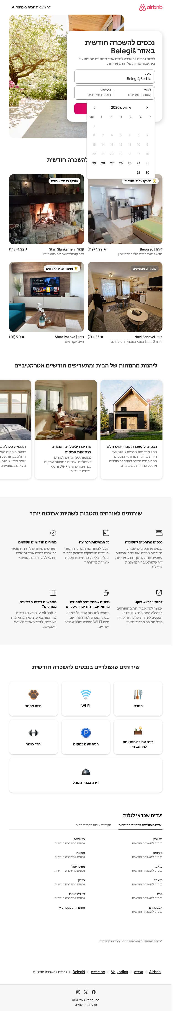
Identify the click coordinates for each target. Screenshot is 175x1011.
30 (147, 173)
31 (138, 173)
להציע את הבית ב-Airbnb (31, 7)
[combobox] (114, 78)
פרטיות (92, 1005)
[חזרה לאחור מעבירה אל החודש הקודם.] (147, 107)
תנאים (79, 1005)
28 (103, 163)
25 (129, 163)
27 (112, 163)
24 (138, 163)
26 (121, 163)
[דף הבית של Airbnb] (150, 7)
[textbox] (135, 94)
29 (94, 163)
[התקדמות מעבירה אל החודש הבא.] (94, 107)
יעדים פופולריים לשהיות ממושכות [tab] (140, 825)
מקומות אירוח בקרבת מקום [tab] (93, 825)
